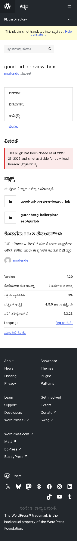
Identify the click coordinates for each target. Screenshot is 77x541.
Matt (10, 441)
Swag (47, 420)
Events (46, 405)
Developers (13, 412)
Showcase (49, 361)
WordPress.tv (17, 420)
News (8, 368)
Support (10, 405)
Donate (49, 412)
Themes (47, 368)
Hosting (10, 376)
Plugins (46, 376)
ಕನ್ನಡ (17, 476)
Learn (8, 397)
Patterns (47, 383)
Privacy (10, 383)
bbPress (13, 449)
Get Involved (51, 397)
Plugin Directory (15, 19)
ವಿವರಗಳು (15, 93)
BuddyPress (16, 457)
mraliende (11, 73)
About (9, 361)
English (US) (64, 323)
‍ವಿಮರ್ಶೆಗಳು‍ (16, 104)
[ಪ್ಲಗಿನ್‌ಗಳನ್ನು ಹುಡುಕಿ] (49, 49)
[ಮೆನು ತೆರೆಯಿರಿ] (70, 6)
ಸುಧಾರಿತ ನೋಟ (15, 332)
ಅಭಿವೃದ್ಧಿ (14, 115)
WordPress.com (18, 434)
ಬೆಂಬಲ (13, 126)
